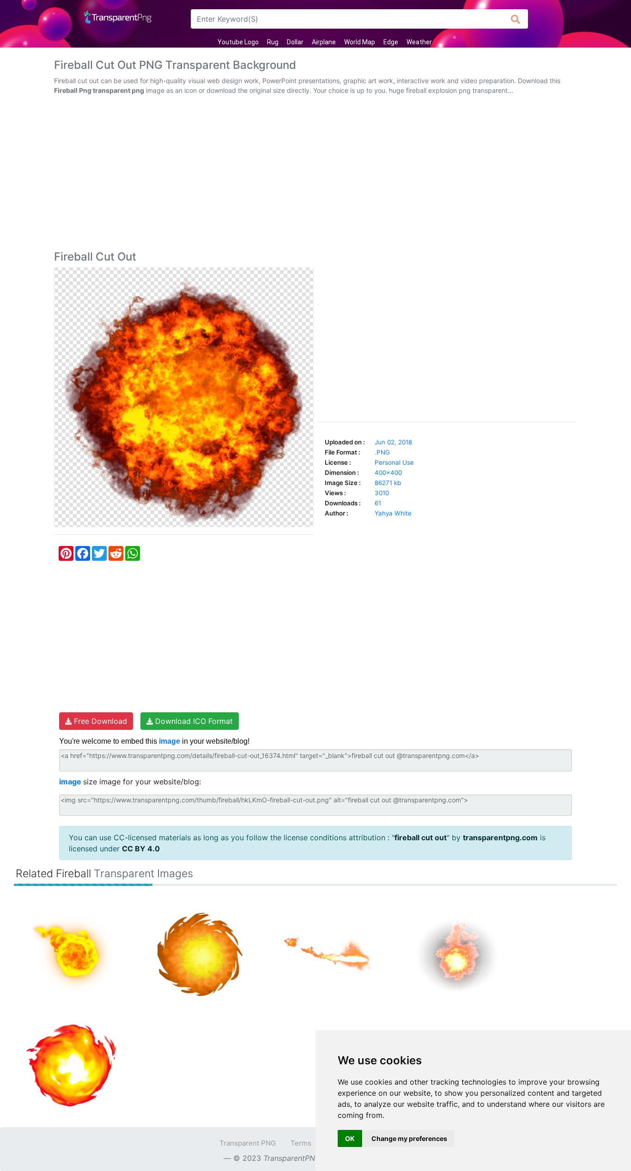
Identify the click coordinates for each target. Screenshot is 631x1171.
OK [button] (350, 1138)
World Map (359, 42)
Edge (390, 42)
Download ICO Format (193, 721)
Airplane (324, 42)
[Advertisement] (315, 174)
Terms (301, 1143)
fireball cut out (420, 837)
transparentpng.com (500, 837)
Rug (273, 42)
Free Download (99, 721)
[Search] (516, 19)
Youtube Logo (238, 42)
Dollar (295, 42)
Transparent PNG (247, 1143)
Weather (419, 42)
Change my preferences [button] (409, 1138)
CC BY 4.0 (141, 848)
